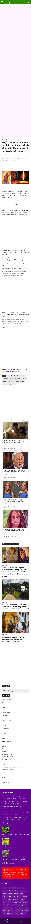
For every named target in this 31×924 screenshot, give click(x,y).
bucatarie (5, 891)
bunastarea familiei (15, 378)
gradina (4, 899)
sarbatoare (5, 908)
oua (20, 902)
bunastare (5, 378)
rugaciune (5, 384)
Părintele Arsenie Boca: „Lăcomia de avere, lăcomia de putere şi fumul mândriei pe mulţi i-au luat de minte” (15, 607)
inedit (9, 899)
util (22, 910)
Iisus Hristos (11, 381)
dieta (21, 893)
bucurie (11, 891)
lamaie (22, 899)
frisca (18, 896)
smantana (25, 908)
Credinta (4, 139)
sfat (20, 908)
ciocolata (10, 893)
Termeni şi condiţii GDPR (17, 922)
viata (4, 913)
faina (9, 896)
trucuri (4, 910)
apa (9, 888)
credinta (24, 378)
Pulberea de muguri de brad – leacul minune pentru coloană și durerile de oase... (15, 835)
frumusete (24, 896)
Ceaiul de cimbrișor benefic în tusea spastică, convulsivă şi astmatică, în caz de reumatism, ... (14, 858)
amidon (4, 888)
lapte (4, 902)
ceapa (4, 893)
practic (9, 905)
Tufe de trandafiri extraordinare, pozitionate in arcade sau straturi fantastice (16, 813)
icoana (4, 381)
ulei (9, 910)
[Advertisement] (15, 70)
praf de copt (16, 905)
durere (4, 896)
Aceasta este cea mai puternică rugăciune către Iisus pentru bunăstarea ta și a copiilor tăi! (13, 639)
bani (8, 375)
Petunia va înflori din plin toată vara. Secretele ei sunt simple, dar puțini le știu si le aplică (16, 797)
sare (11, 908)
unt (13, 910)
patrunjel (25, 902)
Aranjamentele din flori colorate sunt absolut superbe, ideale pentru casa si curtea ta (15, 818)
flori (14, 896)
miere (8, 902)
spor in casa (13, 384)
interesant (16, 899)
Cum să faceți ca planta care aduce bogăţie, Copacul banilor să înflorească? (15, 802)
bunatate (17, 891)
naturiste (14, 902)
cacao (23, 891)
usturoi (17, 910)
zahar (15, 913)
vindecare (9, 913)
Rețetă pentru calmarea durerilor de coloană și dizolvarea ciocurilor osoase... (14, 846)
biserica (22, 375)
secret (16, 908)
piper (4, 905)
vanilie (26, 910)
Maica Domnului (20, 381)
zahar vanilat (22, 913)
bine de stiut (14, 375)
